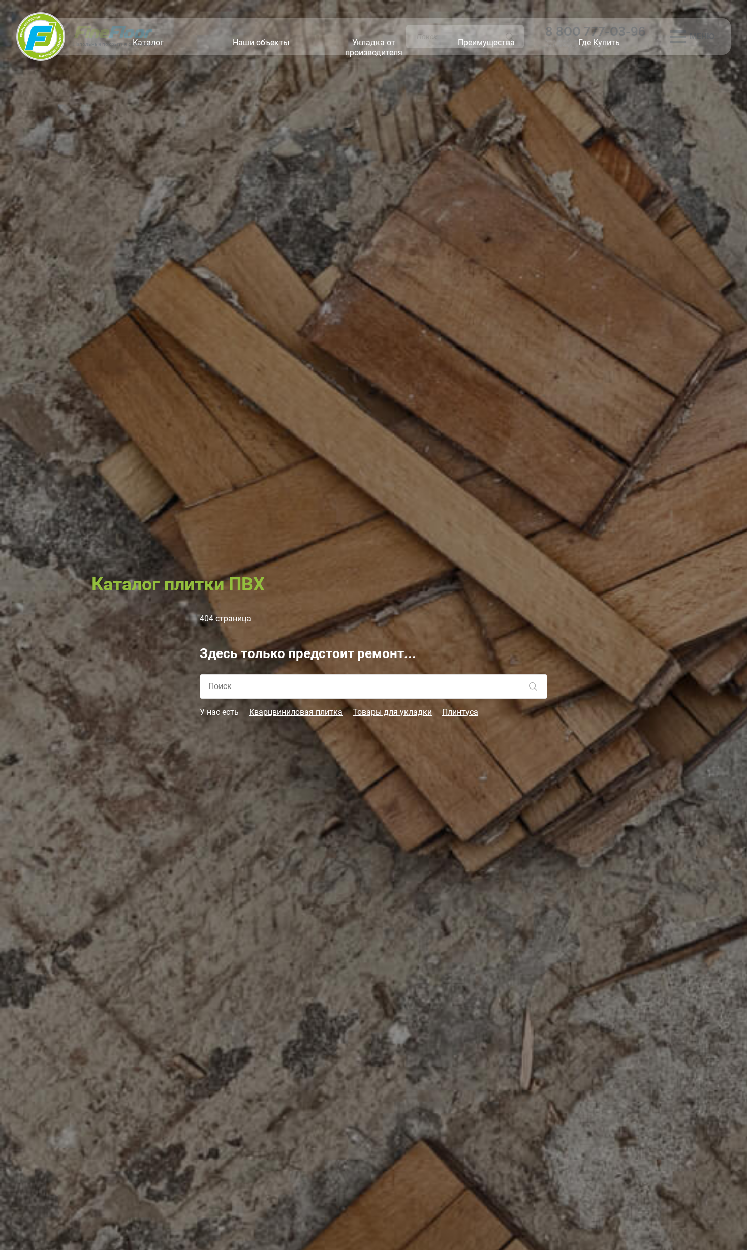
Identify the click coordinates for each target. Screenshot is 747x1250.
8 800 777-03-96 (595, 31)
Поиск (510, 37)
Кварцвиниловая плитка (296, 712)
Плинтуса (460, 712)
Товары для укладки (392, 712)
